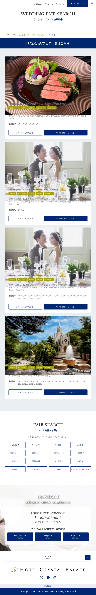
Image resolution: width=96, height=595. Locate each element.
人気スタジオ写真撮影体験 (80, 469)
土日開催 (80, 445)
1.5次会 (58, 469)
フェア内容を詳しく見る (64, 132)
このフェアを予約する (24, 132)
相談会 (80, 453)
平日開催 (58, 445)
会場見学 (14, 445)
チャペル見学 (36, 445)
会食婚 (14, 469)
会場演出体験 (36, 461)
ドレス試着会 (58, 461)
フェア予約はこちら (78, 3)
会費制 (36, 469)
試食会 (14, 461)
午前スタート (14, 453)
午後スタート (36, 453)
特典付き (80, 461)
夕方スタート (58, 453)
